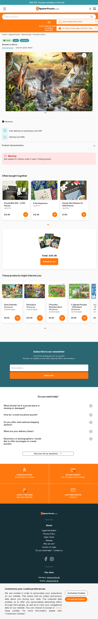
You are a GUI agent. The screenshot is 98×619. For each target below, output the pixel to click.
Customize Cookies (76, 593)
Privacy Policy (49, 534)
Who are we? (49, 544)
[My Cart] (94, 9)
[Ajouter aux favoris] (89, 55)
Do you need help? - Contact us (49, 550)
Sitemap (49, 540)
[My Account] (90, 8)
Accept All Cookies (76, 599)
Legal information (49, 530)
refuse (59, 607)
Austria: (49, 581)
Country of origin (49, 547)
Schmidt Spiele (7, 48)
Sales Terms (49, 537)
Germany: (49, 577)
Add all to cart (49, 262)
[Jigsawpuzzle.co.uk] (47, 9)
